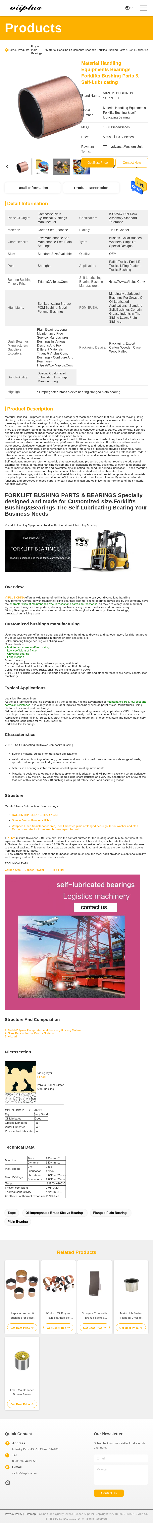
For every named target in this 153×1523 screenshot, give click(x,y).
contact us (109, 1493)
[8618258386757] (8, 1484)
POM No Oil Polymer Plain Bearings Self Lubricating (58, 1316)
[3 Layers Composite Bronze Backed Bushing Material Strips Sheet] (94, 1284)
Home (12, 49)
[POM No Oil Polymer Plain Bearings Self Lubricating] (58, 1284)
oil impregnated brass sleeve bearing (54, 1212)
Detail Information (33, 188)
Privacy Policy (13, 1513)
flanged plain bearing (110, 1212)
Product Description (91, 188)
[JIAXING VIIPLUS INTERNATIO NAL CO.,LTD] (27, 8)
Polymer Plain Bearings (36, 50)
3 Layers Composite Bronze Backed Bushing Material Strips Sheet (94, 1316)
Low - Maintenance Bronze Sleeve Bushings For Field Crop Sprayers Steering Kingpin (22, 1392)
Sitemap (31, 1513)
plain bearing (18, 1221)
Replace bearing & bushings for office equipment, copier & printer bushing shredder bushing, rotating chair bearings (22, 1316)
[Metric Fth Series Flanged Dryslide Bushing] (131, 1284)
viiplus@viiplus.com (24, 1473)
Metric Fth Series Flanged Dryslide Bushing (131, 1316)
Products (23, 49)
